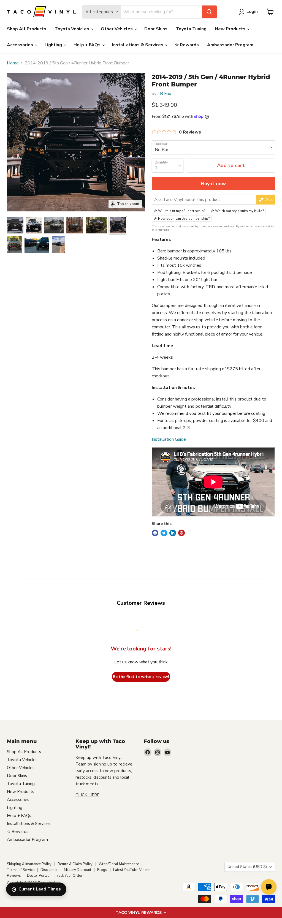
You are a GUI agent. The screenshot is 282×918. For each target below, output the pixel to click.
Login (252, 11)
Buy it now (213, 183)
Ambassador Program (230, 45)
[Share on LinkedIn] (172, 533)
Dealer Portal (38, 875)
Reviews (14, 875)
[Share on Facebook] (155, 533)
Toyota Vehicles (72, 29)
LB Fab (164, 94)
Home (13, 63)
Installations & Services (138, 45)
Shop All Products (26, 29)
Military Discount (77, 869)
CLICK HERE (87, 795)
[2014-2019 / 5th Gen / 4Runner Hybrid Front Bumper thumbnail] (15, 225)
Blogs (102, 869)
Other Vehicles (117, 29)
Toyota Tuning (191, 29)
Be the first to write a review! (141, 676)
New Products (230, 29)
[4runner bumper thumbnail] (34, 225)
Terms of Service (20, 869)
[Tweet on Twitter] (164, 533)
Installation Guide (169, 439)
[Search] (209, 12)
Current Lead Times (36, 889)
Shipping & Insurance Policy (29, 864)
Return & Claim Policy (75, 864)
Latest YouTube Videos (132, 869)
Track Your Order (68, 875)
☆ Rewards (187, 45)
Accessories (20, 45)
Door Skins (155, 29)
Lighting (54, 45)
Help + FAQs (88, 45)
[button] (141, 912)
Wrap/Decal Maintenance (119, 864)
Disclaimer (49, 869)
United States (247, 866)
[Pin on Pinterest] (181, 533)
